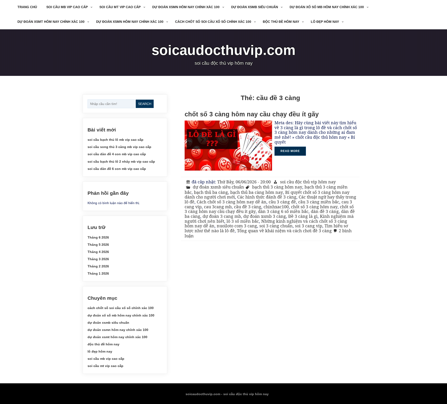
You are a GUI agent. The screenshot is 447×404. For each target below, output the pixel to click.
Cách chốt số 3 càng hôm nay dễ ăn (231, 202)
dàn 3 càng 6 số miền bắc (283, 211)
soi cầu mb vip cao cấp (67, 7)
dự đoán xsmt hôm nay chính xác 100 (51, 22)
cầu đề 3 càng (247, 206)
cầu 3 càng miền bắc (318, 202)
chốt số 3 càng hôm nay (314, 206)
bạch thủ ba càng (211, 192)
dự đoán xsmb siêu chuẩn (254, 7)
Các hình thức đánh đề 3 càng (266, 197)
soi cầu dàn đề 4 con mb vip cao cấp (117, 154)
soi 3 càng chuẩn (276, 226)
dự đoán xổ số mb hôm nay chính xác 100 (327, 7)
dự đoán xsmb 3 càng (264, 216)
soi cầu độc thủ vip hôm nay (308, 182)
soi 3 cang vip (308, 226)
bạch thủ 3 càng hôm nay (277, 187)
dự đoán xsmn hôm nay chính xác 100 (186, 7)
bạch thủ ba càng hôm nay (256, 192)
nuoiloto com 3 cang (237, 226)
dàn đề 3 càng (325, 211)
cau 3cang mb (218, 206)
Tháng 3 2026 (98, 259)
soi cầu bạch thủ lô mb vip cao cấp (115, 139)
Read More (290, 151)
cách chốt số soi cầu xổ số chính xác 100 (213, 22)
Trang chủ (27, 7)
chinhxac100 (276, 206)
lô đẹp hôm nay (325, 22)
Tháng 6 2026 (98, 237)
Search (144, 104)
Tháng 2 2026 (98, 266)
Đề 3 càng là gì (303, 216)
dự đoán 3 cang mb (222, 216)
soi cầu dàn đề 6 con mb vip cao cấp (117, 169)
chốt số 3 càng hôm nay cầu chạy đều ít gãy (252, 114)
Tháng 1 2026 (98, 273)
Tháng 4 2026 (98, 252)
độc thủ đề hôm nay (281, 22)
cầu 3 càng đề (282, 202)
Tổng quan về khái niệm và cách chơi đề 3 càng (284, 230)
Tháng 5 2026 (98, 244)
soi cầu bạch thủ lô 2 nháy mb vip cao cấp (121, 161)
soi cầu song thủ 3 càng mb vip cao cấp (119, 147)
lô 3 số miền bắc (243, 221)
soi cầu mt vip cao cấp (120, 7)
